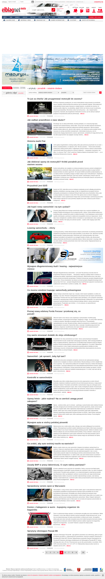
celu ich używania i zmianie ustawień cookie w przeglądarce (44, 575)
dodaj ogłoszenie (70, 1)
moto (5, 17)
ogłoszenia (83, 17)
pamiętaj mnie (40, 1)
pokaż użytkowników (59, 1)
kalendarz (61, 17)
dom (11, 17)
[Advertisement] (52, 37)
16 (83, 552)
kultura (33, 17)
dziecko (25, 17)
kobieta (17, 17)
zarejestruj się (79, 1)
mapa (68, 17)
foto (53, 17)
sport (40, 17)
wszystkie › (21, 93)
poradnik (50, 116)
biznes (47, 17)
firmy (75, 17)
